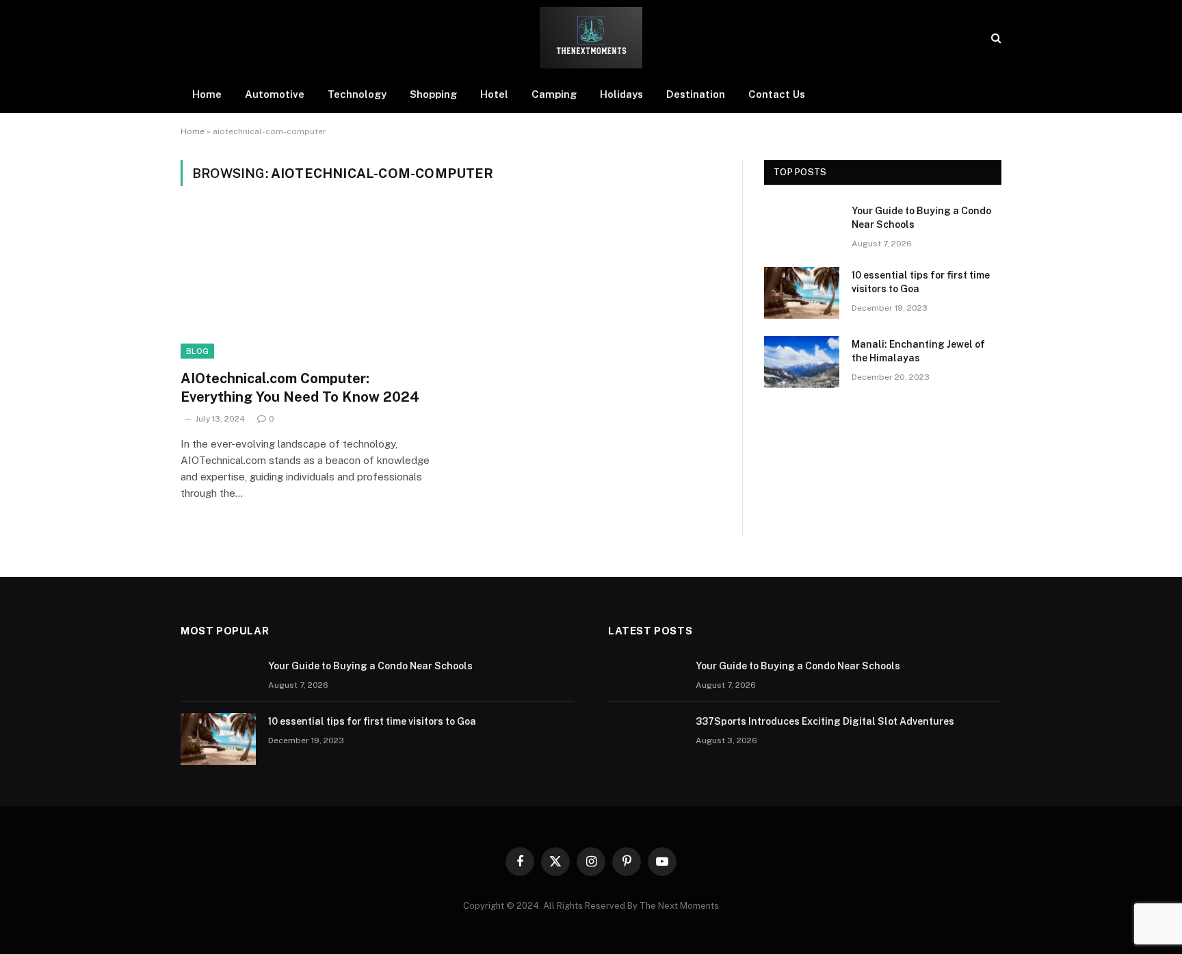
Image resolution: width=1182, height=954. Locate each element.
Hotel (494, 94)
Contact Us (776, 94)
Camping (554, 94)
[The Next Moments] (591, 37)
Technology (357, 94)
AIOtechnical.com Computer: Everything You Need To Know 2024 (300, 387)
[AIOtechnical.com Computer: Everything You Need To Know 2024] (309, 286)
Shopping (433, 94)
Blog (197, 351)
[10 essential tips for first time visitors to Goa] (801, 293)
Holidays (621, 94)
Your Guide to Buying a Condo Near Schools (921, 217)
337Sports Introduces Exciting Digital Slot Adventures (825, 721)
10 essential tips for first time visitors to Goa (921, 282)
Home (207, 94)
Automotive (274, 94)
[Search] (994, 38)
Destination (695, 94)
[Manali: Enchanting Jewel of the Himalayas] (801, 362)
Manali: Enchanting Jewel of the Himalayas (918, 351)
